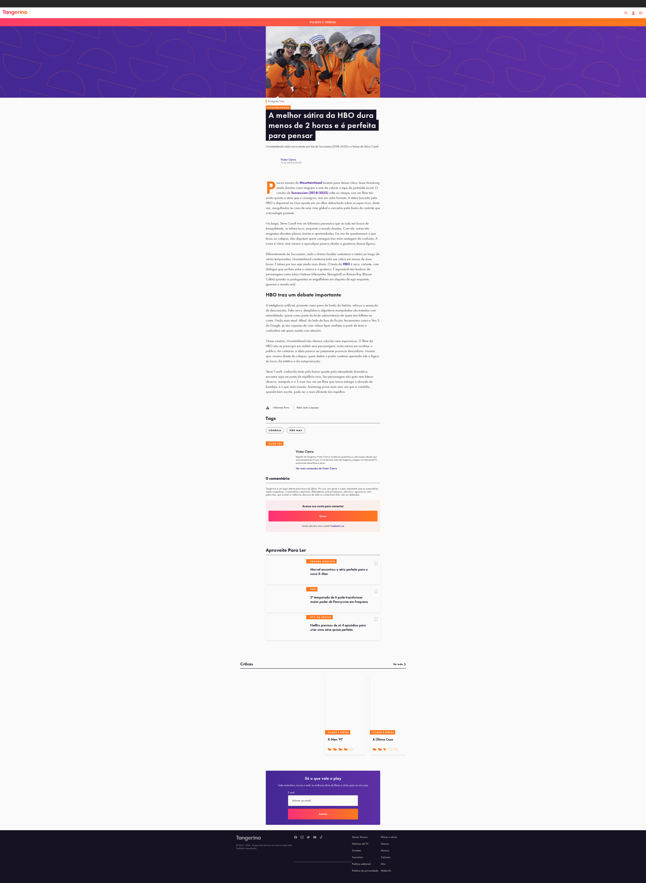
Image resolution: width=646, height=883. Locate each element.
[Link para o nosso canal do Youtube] (314, 837)
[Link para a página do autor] (273, 161)
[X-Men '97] (345, 704)
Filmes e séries (389, 837)
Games (385, 843)
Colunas (385, 857)
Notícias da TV (360, 843)
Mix (383, 864)
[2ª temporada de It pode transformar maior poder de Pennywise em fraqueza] (286, 599)
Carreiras (357, 857)
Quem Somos (360, 837)
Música (385, 850)
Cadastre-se (337, 526)
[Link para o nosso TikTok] (321, 837)
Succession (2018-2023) (309, 193)
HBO (346, 264)
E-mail (291, 792)
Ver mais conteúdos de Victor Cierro (316, 468)
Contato (356, 850)
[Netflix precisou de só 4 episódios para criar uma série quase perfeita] (286, 627)
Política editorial (361, 864)
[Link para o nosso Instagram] (301, 837)
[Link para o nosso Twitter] (308, 837)
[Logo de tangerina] (15, 13)
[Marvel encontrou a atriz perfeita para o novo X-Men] (286, 571)
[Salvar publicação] (376, 564)
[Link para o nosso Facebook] (295, 837)
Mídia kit (386, 870)
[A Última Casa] (390, 704)
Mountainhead (311, 182)
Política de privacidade (365, 870)
